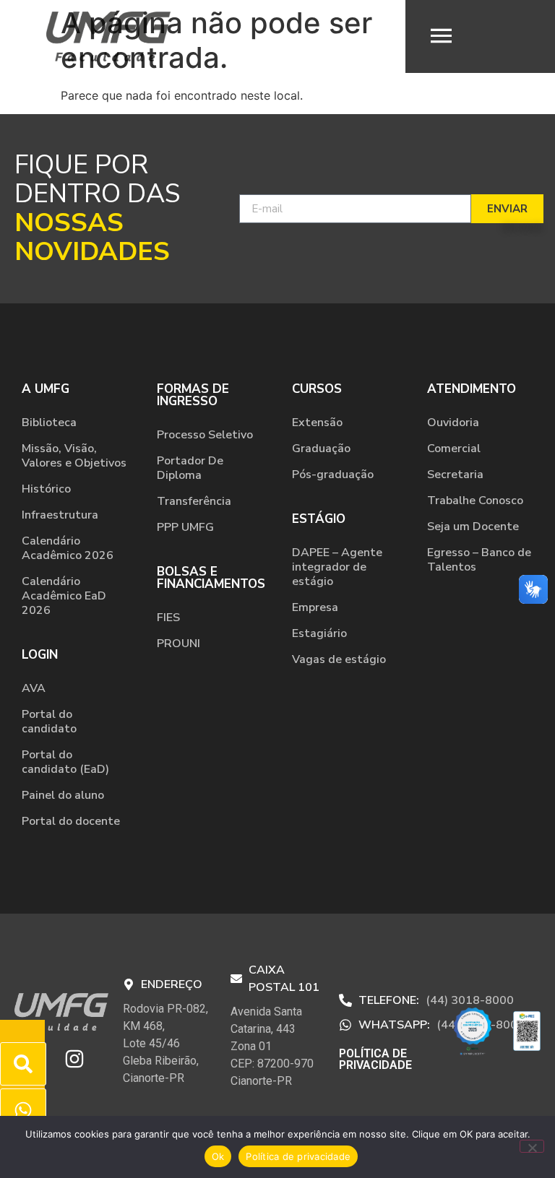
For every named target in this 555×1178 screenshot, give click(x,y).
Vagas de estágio (339, 659)
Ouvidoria (453, 422)
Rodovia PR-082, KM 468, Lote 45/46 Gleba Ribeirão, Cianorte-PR (165, 1043)
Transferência (194, 501)
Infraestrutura (60, 515)
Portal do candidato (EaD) (65, 762)
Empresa (315, 607)
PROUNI (178, 643)
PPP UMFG (185, 527)
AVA (34, 688)
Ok (218, 1156)
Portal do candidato (49, 721)
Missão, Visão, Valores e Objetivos (74, 456)
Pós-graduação (333, 474)
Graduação (321, 448)
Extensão (317, 422)
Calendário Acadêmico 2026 (67, 548)
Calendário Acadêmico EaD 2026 (64, 595)
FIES (168, 617)
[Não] (532, 1146)
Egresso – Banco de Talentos (479, 560)
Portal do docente (71, 821)
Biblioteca (49, 422)
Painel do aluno (63, 795)
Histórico (46, 489)
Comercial (454, 448)
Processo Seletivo (205, 435)
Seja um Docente (473, 526)
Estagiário (319, 633)
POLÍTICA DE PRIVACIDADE (375, 1059)
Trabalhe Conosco (475, 500)
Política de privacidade (298, 1156)
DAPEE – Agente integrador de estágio (337, 567)
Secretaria (455, 474)
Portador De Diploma (190, 468)
